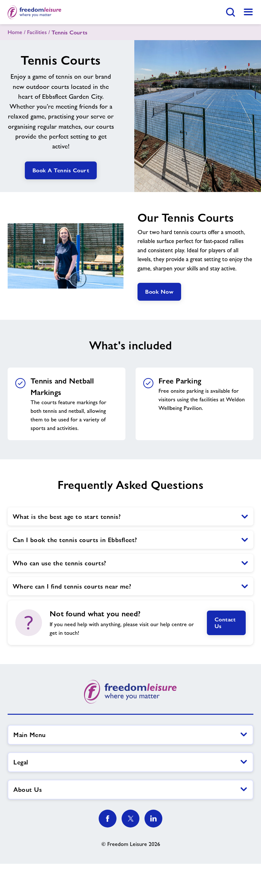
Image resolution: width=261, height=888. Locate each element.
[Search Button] (230, 12)
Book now (159, 291)
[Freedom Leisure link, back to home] (34, 12)
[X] (130, 818)
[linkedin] (153, 818)
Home (15, 32)
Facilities (37, 32)
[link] (248, 12)
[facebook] (107, 818)
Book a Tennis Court (60, 170)
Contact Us (225, 623)
